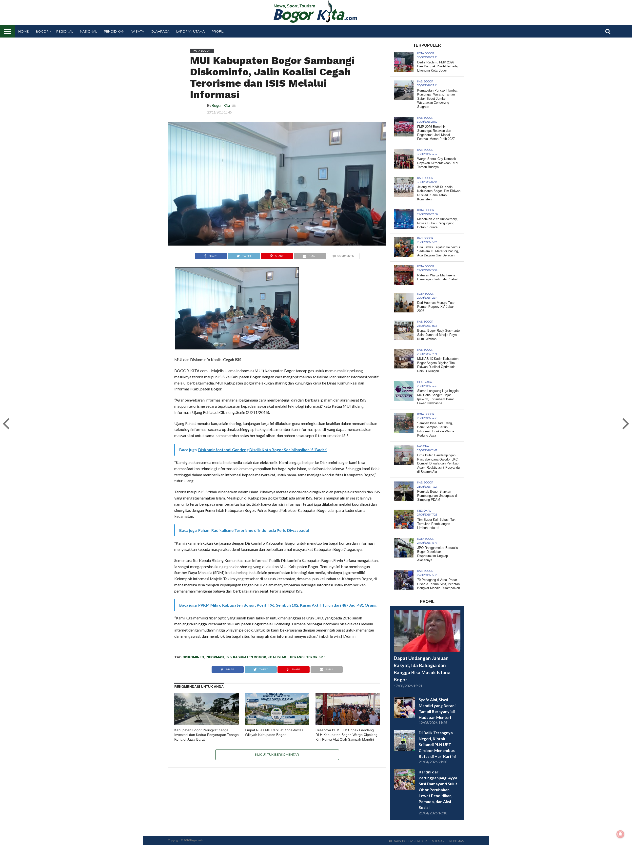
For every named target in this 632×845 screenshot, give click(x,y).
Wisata (137, 31)
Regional (64, 31)
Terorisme (315, 657)
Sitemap (438, 841)
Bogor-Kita (221, 105)
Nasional (88, 31)
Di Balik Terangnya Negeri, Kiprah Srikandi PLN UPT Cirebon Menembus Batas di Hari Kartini (437, 744)
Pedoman (456, 841)
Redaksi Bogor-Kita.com (408, 841)
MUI (285, 657)
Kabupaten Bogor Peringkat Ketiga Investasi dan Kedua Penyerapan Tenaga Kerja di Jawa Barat (206, 734)
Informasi (215, 657)
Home (23, 31)
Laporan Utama (190, 31)
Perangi (297, 657)
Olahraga (160, 31)
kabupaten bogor (249, 657)
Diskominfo (193, 657)
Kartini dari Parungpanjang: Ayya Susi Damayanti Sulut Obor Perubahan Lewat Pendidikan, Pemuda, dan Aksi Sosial (438, 789)
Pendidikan (114, 31)
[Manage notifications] (620, 834)
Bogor (42, 31)
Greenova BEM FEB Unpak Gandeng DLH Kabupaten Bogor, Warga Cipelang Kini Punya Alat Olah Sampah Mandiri (346, 734)
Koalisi (274, 657)
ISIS (229, 657)
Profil (217, 31)
